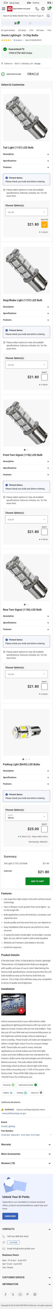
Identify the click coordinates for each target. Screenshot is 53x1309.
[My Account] (43, 8)
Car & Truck (14, 3)
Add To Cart (37, 881)
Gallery (7, 1093)
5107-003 (35, 1135)
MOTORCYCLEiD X (13, 1294)
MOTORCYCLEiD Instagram (35, 1294)
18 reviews (17, 40)
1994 (49, 30)
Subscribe (10, 1216)
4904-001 (15, 1135)
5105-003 (5, 1135)
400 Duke (40, 30)
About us (36, 1093)
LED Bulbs (22, 30)
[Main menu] (3, 8)
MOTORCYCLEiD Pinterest (27, 1294)
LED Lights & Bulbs (7, 30)
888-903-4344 (21, 1236)
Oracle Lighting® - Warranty (8, 1085)
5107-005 (25, 1135)
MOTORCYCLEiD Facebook (5, 1294)
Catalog (21, 1093)
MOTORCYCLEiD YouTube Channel (20, 1294)
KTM (31, 30)
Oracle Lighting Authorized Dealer (27, 1085)
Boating (36, 3)
